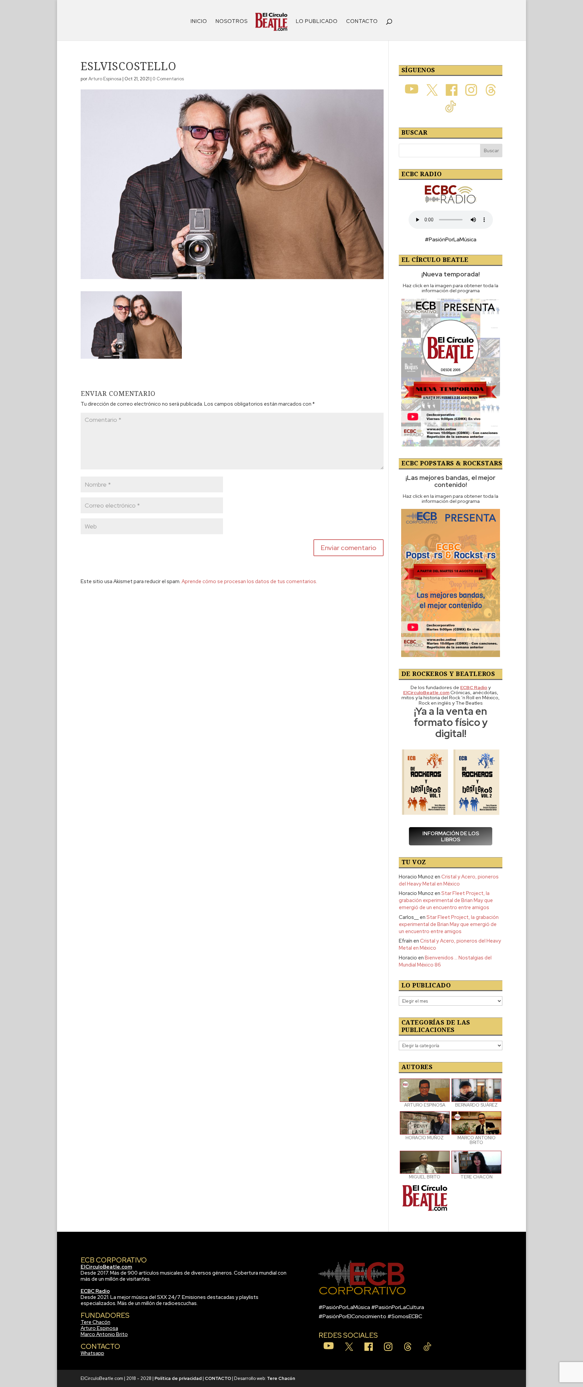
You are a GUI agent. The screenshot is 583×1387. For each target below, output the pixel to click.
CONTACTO (362, 22)
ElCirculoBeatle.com (106, 1266)
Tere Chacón (95, 1322)
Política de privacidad (178, 1378)
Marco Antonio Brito (104, 1334)
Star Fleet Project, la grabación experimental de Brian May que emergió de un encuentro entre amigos (446, 900)
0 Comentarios (168, 79)
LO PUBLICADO (317, 22)
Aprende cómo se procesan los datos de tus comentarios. (249, 581)
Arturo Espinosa (104, 79)
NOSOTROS (232, 22)
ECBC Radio (95, 1291)
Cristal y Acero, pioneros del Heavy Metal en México (449, 880)
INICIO (199, 22)
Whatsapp (92, 1353)
